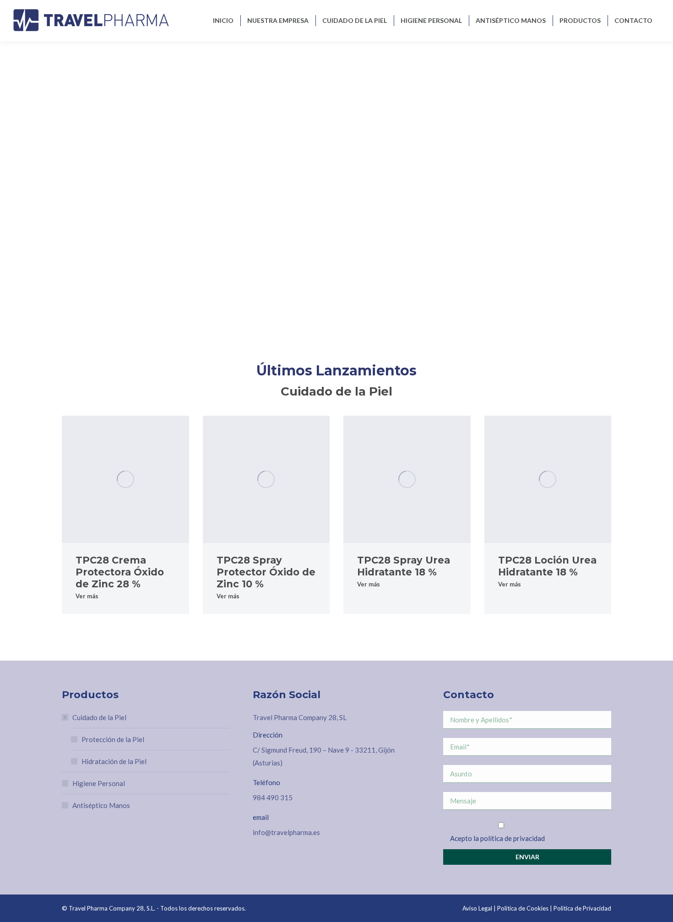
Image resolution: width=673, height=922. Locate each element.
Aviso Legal (477, 908)
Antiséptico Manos (101, 805)
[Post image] (125, 479)
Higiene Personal (98, 783)
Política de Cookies (522, 908)
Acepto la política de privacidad (497, 838)
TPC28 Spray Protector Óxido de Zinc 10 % (266, 572)
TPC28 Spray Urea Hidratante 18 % (403, 566)
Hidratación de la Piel (114, 761)
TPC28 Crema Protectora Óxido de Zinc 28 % (120, 572)
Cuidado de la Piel (99, 717)
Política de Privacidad (582, 908)
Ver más (87, 596)
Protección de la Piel (112, 739)
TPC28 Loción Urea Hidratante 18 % (547, 566)
